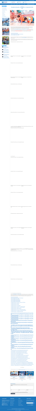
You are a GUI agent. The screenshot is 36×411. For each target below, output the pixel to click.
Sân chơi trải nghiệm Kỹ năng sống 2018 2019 (15, 300)
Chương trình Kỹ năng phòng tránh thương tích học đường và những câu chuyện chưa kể (22, 329)
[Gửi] (33, 4)
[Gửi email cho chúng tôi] (31, 0)
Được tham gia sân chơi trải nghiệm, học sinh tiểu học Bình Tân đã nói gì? (22, 326)
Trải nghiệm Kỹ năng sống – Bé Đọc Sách (15, 303)
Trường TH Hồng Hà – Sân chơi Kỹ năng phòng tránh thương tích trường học (19, 360)
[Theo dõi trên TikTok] (30, 0)
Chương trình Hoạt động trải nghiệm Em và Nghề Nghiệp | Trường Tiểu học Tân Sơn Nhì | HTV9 (22, 315)
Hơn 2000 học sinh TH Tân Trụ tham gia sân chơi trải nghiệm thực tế (21, 325)
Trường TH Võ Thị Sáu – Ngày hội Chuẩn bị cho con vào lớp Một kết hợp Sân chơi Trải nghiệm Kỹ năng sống (22, 363)
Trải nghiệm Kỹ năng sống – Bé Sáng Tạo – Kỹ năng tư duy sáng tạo (18, 307)
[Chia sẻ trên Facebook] (20, 367)
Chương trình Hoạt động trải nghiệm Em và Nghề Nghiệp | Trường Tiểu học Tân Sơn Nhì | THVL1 (22, 319)
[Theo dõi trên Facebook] (29, 0)
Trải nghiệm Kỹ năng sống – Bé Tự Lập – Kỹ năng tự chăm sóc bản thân (18, 309)
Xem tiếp (14, 379)
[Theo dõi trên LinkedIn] (32, 0)
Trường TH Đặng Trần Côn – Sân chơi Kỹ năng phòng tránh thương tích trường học (22, 335)
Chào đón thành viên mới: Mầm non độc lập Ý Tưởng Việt (22, 376)
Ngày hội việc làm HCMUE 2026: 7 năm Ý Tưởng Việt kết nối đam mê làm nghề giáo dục (6, 52)
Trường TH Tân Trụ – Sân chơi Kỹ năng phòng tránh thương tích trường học (22, 343)
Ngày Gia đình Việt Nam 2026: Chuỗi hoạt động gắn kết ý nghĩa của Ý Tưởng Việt (6, 57)
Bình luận (12, 385)
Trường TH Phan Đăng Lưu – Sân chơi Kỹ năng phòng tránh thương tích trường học (21, 339)
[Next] (33, 376)
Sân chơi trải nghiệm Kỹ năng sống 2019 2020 (15, 301)
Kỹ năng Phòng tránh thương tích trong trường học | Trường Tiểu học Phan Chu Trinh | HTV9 (22, 323)
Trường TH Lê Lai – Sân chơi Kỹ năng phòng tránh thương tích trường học (22, 349)
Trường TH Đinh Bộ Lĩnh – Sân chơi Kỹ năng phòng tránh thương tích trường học (22, 345)
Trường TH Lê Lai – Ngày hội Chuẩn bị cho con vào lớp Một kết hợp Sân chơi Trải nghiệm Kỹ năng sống (21, 365)
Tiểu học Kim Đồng (24, 37)
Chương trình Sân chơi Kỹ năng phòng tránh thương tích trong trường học (22, 314)
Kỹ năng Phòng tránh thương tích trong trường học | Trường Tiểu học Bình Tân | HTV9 (22, 321)
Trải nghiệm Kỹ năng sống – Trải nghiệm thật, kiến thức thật (17, 311)
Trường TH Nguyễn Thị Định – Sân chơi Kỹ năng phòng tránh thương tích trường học (19, 361)
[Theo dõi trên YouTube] (33, 0)
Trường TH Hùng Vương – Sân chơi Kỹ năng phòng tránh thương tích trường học (19, 359)
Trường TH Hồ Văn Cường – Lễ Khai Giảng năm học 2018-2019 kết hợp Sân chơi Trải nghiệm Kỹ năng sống (21, 362)
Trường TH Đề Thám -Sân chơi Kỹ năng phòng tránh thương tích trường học (21, 347)
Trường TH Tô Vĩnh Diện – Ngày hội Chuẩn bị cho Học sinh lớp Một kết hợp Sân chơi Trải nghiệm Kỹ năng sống (22, 364)
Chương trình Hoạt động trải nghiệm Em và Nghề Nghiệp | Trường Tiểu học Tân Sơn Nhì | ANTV (22, 317)
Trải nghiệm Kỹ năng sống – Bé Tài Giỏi (15, 304)
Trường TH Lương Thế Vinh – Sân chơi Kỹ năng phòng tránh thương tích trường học (21, 341)
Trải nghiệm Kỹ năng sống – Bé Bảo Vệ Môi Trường (16, 308)
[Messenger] (35, 410)
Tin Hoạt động (22, 6)
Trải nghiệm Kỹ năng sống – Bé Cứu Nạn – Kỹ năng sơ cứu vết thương (18, 302)
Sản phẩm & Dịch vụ (8, 0)
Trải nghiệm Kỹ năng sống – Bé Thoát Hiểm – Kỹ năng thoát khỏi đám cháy (18, 310)
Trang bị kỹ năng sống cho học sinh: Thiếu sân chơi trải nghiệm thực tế (22, 331)
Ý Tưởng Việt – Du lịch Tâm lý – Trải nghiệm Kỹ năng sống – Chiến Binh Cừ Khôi (22, 333)
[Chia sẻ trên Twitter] (21, 367)
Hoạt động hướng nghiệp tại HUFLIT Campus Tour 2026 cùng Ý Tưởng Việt (6, 55)
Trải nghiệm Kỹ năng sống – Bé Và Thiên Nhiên (15, 305)
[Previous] (10, 376)
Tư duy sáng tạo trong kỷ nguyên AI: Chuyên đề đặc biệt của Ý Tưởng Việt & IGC (6, 50)
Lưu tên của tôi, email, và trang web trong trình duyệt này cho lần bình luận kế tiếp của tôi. (20, 392)
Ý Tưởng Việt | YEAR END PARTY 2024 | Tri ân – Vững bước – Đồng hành (14, 376)
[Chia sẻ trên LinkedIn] (22, 367)
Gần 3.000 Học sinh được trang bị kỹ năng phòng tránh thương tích (21, 330)
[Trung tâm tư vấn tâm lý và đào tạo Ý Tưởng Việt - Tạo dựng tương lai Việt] (4, 2)
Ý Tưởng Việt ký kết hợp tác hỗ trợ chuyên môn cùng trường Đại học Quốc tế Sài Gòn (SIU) (30, 376)
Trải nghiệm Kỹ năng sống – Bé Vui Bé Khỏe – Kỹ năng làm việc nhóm (18, 306)
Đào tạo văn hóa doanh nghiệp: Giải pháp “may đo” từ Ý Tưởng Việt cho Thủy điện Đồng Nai (6, 47)
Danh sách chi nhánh (4, 0)
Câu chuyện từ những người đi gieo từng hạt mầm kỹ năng (20, 327)
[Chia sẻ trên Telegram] (23, 367)
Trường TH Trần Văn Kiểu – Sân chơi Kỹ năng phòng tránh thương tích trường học (22, 337)
